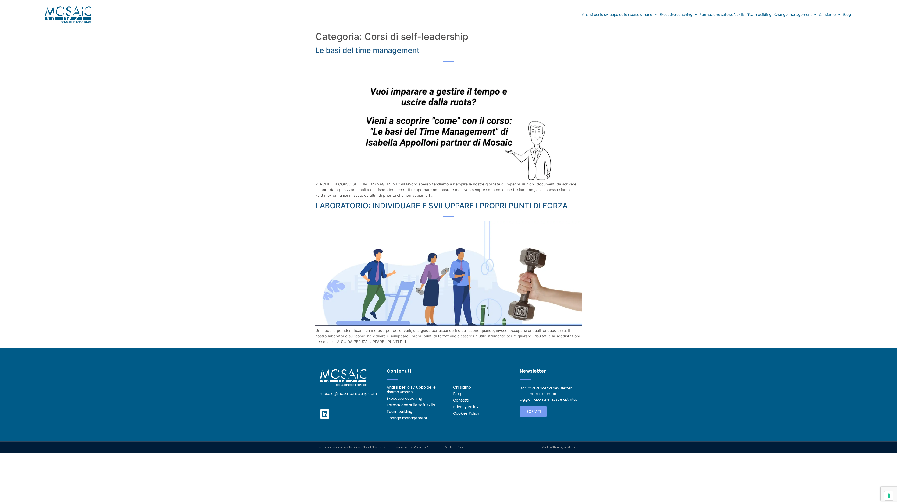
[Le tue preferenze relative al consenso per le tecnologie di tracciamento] (888, 495)
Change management (793, 14)
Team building (760, 14)
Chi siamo (827, 14)
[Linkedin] (324, 414)
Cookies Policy (466, 413)
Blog (847, 14)
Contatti (461, 400)
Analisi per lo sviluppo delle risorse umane (617, 14)
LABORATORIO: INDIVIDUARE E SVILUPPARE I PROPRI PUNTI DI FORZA (441, 205)
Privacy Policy (465, 407)
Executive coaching (675, 14)
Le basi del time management (367, 50)
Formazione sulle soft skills (722, 14)
